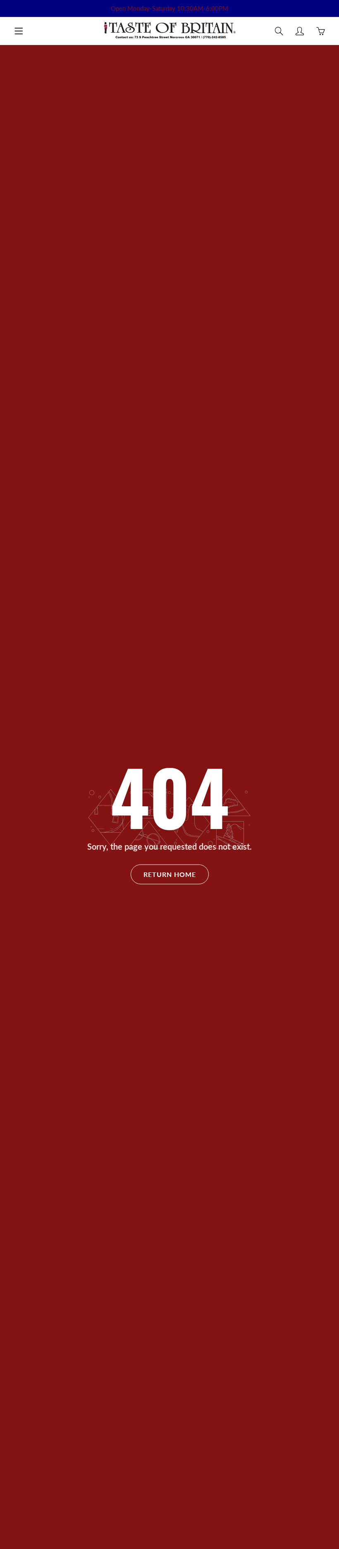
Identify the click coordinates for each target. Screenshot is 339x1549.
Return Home (169, 874)
